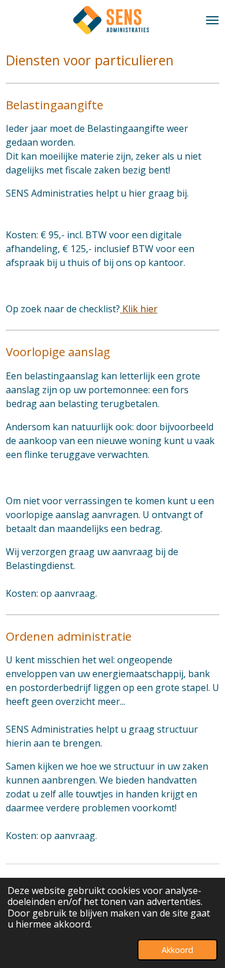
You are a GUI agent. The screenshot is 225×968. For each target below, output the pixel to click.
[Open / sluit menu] (212, 20)
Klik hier (139, 308)
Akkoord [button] (177, 949)
